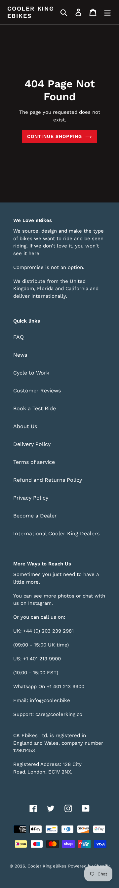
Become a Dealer (35, 515)
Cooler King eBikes (30, 12)
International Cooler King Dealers (56, 533)
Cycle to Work (31, 373)
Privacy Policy (30, 498)
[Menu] (107, 12)
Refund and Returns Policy (47, 480)
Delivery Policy (32, 444)
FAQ (18, 337)
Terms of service (34, 462)
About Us (25, 426)
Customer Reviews (37, 390)
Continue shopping (54, 136)
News (20, 355)
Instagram (40, 603)
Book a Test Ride (34, 408)
